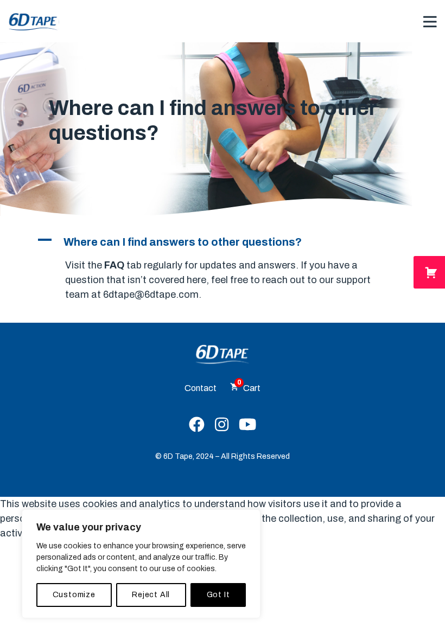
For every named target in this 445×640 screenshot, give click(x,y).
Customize (74, 595)
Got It (218, 595)
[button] (222, 242)
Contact (201, 388)
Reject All (151, 595)
